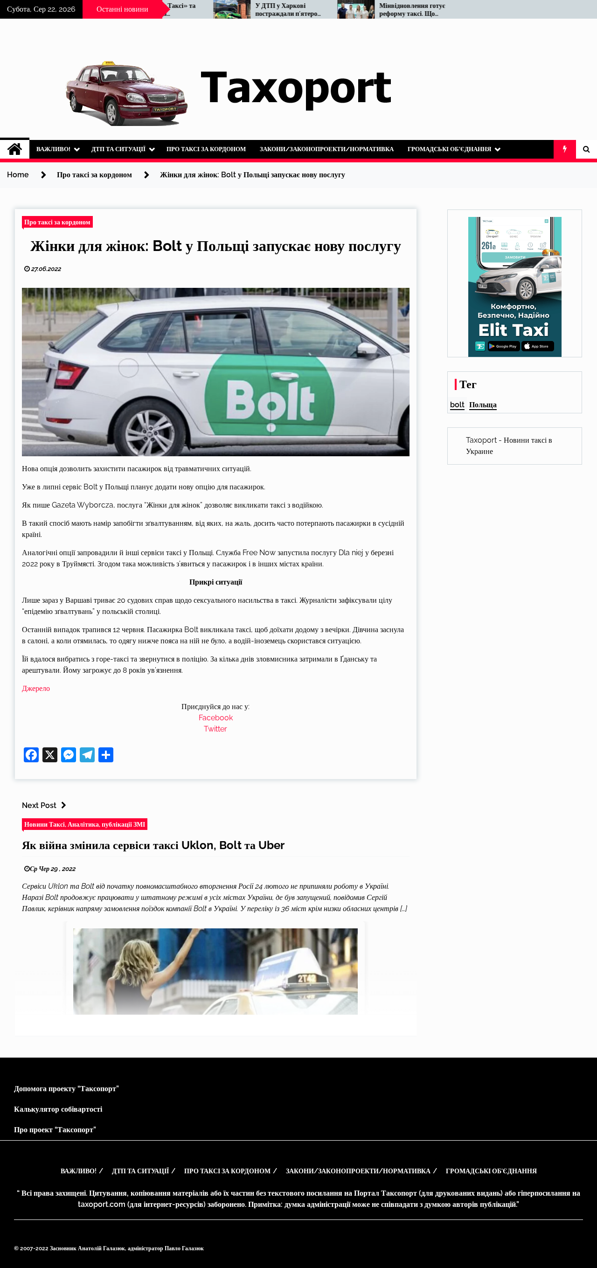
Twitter (215, 729)
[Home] (14, 149)
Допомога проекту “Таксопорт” (66, 1088)
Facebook (216, 717)
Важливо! (53, 149)
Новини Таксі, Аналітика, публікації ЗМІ (84, 824)
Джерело (36, 688)
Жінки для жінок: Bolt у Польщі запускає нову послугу (215, 245)
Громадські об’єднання (449, 149)
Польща (483, 404)
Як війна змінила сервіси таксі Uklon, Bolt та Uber (153, 845)
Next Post (39, 805)
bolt (457, 404)
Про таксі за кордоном (206, 149)
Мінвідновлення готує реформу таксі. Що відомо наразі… (380, 10)
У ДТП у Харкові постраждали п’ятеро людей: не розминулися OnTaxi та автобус (257, 10)
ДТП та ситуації (118, 149)
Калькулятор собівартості (58, 1109)
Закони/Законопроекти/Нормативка (327, 149)
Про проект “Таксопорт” (55, 1129)
